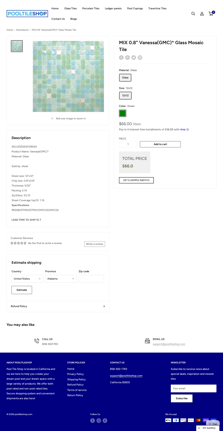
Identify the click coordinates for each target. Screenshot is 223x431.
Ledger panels (113, 8)
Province (50, 271)
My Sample (209, 428)
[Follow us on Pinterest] (105, 420)
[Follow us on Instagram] (98, 420)
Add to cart (160, 144)
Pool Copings (135, 8)
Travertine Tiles (157, 8)
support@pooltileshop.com (169, 344)
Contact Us (58, 18)
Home (55, 8)
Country (16, 271)
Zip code (84, 271)
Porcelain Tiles (90, 8)
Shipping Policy (76, 379)
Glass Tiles (70, 8)
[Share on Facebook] (121, 57)
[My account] (202, 13)
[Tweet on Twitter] (133, 57)
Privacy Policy (75, 374)
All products (22, 30)
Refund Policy (19, 306)
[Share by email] (140, 57)
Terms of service (77, 390)
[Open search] (193, 13)
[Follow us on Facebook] (92, 420)
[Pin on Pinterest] (127, 57)
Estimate (22, 289)
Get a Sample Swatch (136, 180)
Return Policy (75, 395)
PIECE (122, 138)
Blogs (73, 18)
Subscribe (182, 398)
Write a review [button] (94, 243)
